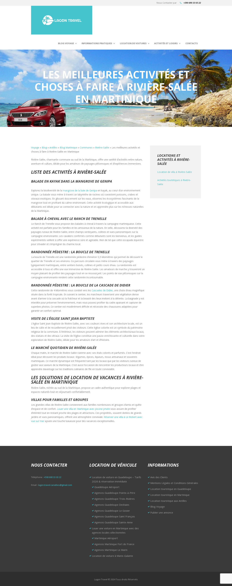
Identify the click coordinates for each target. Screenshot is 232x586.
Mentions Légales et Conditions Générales (174, 483)
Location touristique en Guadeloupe (170, 489)
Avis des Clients (159, 477)
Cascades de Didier (102, 290)
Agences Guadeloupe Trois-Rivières (114, 498)
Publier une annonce (161, 512)
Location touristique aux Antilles (168, 500)
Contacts (191, 43)
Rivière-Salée (102, 147)
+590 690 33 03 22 (192, 2)
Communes (86, 147)
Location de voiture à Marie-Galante (112, 555)
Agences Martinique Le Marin (110, 550)
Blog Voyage (66, 43)
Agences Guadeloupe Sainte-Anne (113, 522)
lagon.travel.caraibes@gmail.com (55, 484)
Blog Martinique (68, 147)
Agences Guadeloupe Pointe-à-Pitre (114, 492)
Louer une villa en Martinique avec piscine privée (83, 408)
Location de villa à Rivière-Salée (174, 172)
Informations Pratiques (97, 43)
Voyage (35, 147)
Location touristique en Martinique (170, 495)
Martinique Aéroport (106, 538)
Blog (44, 147)
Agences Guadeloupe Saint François (114, 516)
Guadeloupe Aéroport (106, 487)
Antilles (53, 147)
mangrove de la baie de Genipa (80, 190)
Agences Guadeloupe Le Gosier (112, 510)
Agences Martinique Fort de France (114, 544)
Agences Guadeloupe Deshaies (111, 504)
